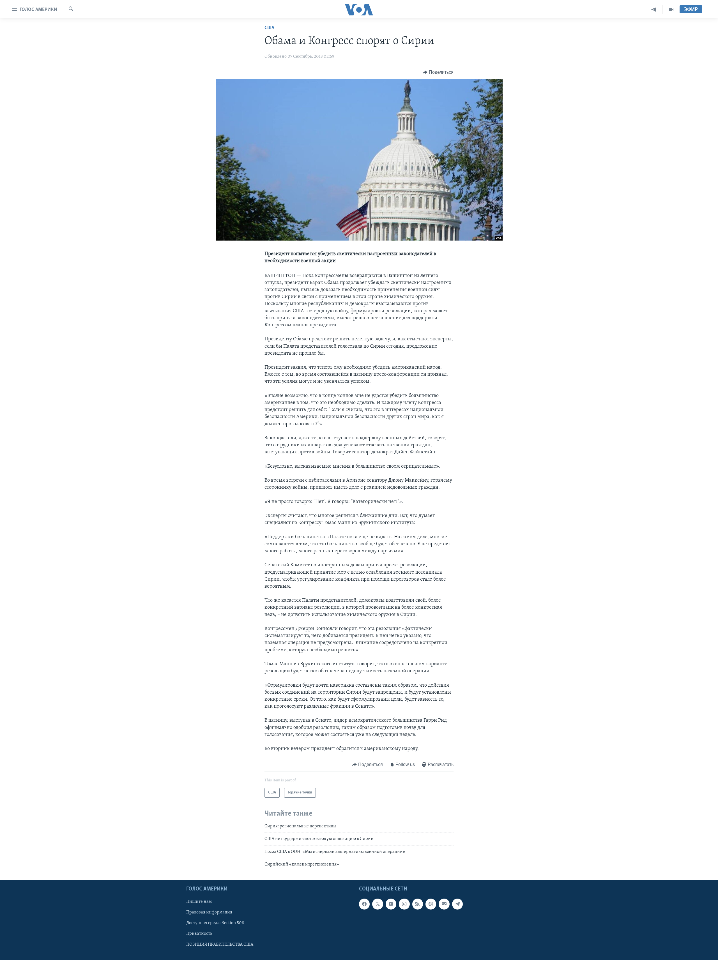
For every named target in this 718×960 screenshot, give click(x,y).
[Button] (438, 72)
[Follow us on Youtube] (391, 904)
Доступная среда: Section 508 (215, 923)
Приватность (199, 934)
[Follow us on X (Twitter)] (377, 904)
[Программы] (671, 9)
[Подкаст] (430, 904)
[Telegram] (654, 9)
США (269, 28)
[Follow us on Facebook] (364, 904)
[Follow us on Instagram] (404, 904)
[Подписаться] (444, 904)
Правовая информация (209, 912)
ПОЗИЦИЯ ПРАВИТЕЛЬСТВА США (219, 944)
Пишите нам (199, 902)
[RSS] (417, 904)
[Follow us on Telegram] (457, 904)
